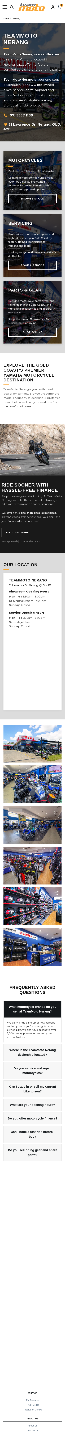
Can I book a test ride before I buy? (32, 1134)
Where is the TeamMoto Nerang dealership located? (32, 1052)
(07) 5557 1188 (20, 115)
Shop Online (32, 332)
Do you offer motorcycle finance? (32, 1118)
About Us (32, 1425)
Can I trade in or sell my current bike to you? (32, 1089)
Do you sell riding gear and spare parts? (32, 1152)
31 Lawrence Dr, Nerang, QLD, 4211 (32, 126)
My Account (32, 1400)
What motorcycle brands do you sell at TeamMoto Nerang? (32, 1009)
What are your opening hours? (32, 1105)
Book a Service (32, 265)
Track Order (32, 1405)
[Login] (53, 6)
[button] (5, 7)
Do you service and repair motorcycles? (33, 1070)
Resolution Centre (32, 1409)
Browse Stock (32, 198)
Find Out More (17, 532)
